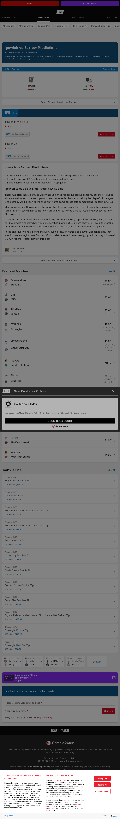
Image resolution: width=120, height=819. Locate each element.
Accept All (102, 778)
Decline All (102, 785)
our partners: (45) (60, 780)
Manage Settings (102, 791)
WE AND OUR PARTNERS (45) (60, 776)
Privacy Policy (8, 816)
